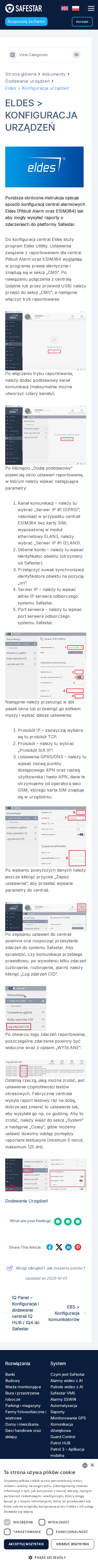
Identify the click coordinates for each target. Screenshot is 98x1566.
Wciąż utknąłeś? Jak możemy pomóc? (50, 1268)
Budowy (12, 1380)
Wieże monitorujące (23, 1386)
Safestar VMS (62, 1393)
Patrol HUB (60, 1442)
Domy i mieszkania (22, 1424)
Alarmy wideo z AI (66, 1380)
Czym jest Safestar (67, 1374)
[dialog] (49, 1512)
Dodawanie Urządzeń (26, 1200)
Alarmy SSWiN (63, 1399)
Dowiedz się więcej (18, 1511)
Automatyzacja (63, 1405)
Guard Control (62, 1436)
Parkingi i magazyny (23, 1405)
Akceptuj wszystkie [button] (26, 1544)
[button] (26, 21)
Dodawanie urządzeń (27, 81)
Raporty (57, 1411)
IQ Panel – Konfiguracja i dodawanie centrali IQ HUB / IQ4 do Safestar (25, 1313)
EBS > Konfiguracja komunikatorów (63, 1313)
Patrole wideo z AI (66, 1386)
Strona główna (20, 74)
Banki (10, 1374)
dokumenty (54, 74)
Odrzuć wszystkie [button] (72, 1544)
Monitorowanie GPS (68, 1418)
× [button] (92, 1465)
